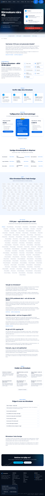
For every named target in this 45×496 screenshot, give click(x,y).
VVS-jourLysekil (40, 246)
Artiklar (14, 1)
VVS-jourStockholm (38, 272)
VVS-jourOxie (15, 254)
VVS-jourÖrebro (21, 252)
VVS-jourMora (38, 248)
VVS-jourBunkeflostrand (30, 230)
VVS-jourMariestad (7, 248)
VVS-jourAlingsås (18, 226)
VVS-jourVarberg (30, 266)
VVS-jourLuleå (33, 246)
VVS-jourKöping (21, 242)
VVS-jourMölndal (23, 248)
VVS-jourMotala (7, 250)
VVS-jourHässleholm (22, 272)
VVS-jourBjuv (32, 228)
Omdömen (24, 475)
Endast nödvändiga (13, 491)
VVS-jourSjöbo (23, 256)
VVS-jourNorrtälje (37, 250)
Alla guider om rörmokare (22, 389)
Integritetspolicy (41, 493)
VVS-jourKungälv (37, 242)
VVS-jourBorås (6, 230)
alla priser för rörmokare (9, 54)
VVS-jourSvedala (39, 262)
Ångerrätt (32, 494)
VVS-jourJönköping (30, 238)
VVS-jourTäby (6, 264)
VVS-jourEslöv (40, 232)
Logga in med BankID (42, 1)
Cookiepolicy (29, 494)
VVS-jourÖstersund (8, 254)
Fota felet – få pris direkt (31, 493)
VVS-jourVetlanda (26, 268)
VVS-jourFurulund (37, 234)
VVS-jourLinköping (5, 246)
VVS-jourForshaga (30, 234)
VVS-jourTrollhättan (21, 264)
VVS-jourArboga (40, 226)
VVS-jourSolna (30, 260)
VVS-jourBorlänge (21, 230)
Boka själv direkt (28, 462)
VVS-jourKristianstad (29, 270)
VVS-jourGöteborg (22, 274)
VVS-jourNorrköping (29, 250)
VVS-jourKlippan (7, 242)
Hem (6, 1)
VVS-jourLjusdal (19, 246)
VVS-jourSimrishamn (16, 256)
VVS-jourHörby (40, 236)
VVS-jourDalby (11, 232)
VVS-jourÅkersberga (10, 226)
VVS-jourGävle (4, 236)
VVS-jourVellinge (19, 268)
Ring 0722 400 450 (9, 131)
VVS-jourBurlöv (38, 230)
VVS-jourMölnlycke (31, 248)
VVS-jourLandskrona (37, 270)
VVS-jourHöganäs (30, 272)
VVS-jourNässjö (21, 250)
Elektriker (13, 474)
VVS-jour (3, 226)
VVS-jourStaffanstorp (38, 260)
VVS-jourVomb (40, 268)
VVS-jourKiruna (38, 240)
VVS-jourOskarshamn (38, 252)
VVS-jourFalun (23, 234)
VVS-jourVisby (33, 268)
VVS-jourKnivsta (14, 242)
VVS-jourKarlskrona (7, 240)
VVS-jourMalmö (6, 270)
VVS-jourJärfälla (22, 238)
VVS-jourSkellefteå (37, 256)
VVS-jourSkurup (13, 258)
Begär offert (25, 493)
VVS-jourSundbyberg (23, 262)
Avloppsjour (14, 483)
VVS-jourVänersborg (22, 266)
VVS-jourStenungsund (6, 262)
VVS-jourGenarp (11, 236)
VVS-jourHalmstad (19, 236)
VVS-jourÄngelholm (33, 226)
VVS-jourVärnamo (37, 266)
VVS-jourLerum (22, 244)
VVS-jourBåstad (19, 228)
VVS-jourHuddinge (8, 238)
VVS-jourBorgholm (14, 230)
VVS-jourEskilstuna (33, 232)
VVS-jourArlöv (5, 228)
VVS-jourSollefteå (15, 260)
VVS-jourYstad (14, 272)
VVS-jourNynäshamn (14, 252)
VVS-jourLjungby (12, 246)
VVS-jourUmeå (7, 266)
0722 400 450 (36, 1)
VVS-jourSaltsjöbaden (36, 254)
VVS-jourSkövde (6, 258)
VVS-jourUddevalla (29, 264)
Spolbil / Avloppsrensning (16, 478)
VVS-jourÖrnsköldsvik (29, 252)
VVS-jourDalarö (5, 232)
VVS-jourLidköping (30, 244)
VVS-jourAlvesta (25, 226)
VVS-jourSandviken (8, 256)
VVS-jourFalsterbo (16, 234)
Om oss (28, 1)
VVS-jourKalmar (37, 238)
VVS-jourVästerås (5, 268)
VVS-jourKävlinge (31, 240)
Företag (22, 1)
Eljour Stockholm (14, 484)
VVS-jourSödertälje (38, 258)
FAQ (25, 1)
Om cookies (3, 493)
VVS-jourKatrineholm (23, 240)
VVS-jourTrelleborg (7, 272)
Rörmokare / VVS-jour (15, 475)
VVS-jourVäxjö (12, 268)
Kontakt (32, 1)
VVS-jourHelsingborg (20, 270)
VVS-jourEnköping (25, 232)
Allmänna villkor (37, 493)
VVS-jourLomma (26, 246)
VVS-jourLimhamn (37, 244)
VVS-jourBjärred (26, 228)
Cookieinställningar (41, 494)
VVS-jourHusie (15, 238)
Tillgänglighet (36, 494)
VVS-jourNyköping (6, 252)
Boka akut (22, 493)
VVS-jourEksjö (18, 232)
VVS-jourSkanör (30, 256)
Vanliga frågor (25, 479)
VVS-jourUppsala (14, 266)
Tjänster (9, 1)
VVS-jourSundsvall (32, 262)
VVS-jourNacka (14, 250)
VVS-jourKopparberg (29, 242)
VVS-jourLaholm (15, 244)
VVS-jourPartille (22, 254)
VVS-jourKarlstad (15, 240)
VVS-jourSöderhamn (30, 258)
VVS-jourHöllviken (33, 236)
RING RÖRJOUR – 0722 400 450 (34, 28)
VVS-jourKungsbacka (8, 244)
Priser (18, 1)
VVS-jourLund (13, 270)
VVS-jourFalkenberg (8, 234)
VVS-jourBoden (39, 228)
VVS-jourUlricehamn (37, 264)
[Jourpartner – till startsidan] (3, 2)
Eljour (13, 479)
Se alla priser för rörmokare (22, 138)
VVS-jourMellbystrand (15, 248)
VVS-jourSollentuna (23, 260)
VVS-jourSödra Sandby (7, 260)
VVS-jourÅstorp (12, 228)
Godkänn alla (6, 491)
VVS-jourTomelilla (13, 264)
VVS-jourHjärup (26, 236)
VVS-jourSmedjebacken (21, 258)
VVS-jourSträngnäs (15, 262)
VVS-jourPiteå (28, 254)
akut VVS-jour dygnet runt (18, 54)
